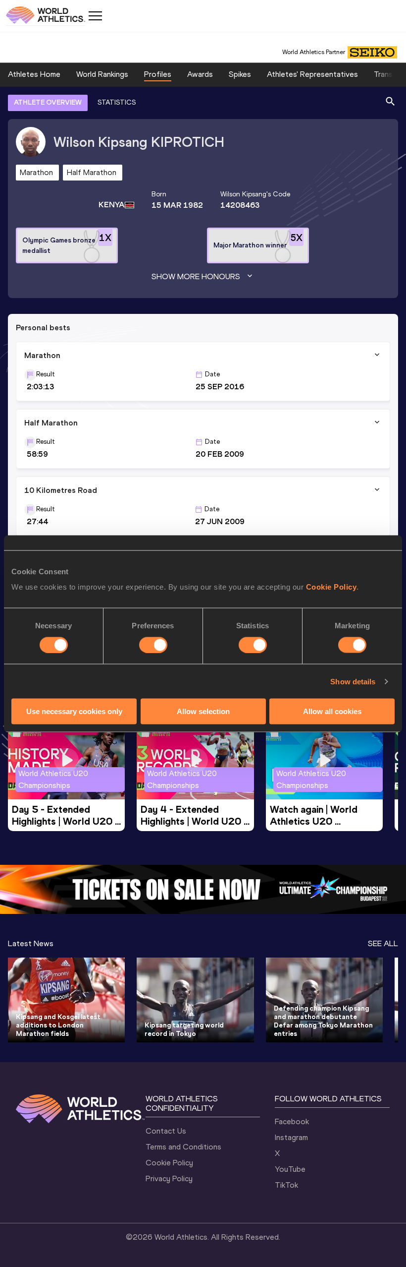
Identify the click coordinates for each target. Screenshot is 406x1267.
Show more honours (196, 276)
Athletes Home (34, 74)
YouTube (290, 1169)
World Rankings (102, 74)
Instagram (291, 1137)
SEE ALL (383, 943)
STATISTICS (117, 102)
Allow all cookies (332, 711)
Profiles (157, 74)
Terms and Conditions (183, 1146)
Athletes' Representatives (312, 74)
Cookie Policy (331, 587)
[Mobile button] (95, 16)
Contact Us (166, 1131)
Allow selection (203, 711)
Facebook (292, 1121)
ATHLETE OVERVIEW (48, 102)
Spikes (240, 74)
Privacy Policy (169, 1178)
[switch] (153, 645)
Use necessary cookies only (74, 711)
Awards (200, 74)
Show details (352, 681)
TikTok (286, 1185)
